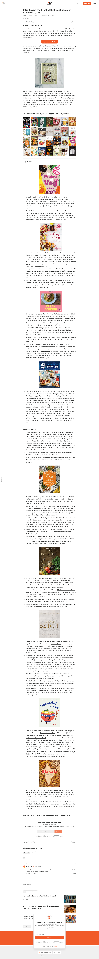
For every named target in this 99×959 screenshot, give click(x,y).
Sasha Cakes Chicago (47, 261)
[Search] (78, 3)
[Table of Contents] (2, 479)
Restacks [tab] (33, 852)
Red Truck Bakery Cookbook (48, 432)
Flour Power (46, 802)
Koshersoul (37, 520)
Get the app (57, 952)
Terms (52, 948)
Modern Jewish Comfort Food (36, 738)
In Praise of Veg (47, 199)
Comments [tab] (26, 852)
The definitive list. (27, 898)
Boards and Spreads (36, 683)
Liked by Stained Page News (33, 867)
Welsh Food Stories (48, 337)
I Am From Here (66, 580)
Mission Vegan (31, 658)
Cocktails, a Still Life (55, 529)
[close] (63, 916)
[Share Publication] (81, 3)
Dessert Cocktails (63, 506)
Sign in (94, 3)
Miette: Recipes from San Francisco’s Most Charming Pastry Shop (53, 271)
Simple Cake (48, 752)
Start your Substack (46, 952)
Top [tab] (25, 892)
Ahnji (66, 690)
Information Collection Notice (49, 942)
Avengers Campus (32, 402)
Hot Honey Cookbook (50, 457)
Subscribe (87, 3)
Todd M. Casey (31, 531)
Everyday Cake (58, 541)
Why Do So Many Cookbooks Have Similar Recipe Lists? (41, 906)
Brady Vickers (29, 866)
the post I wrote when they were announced (56, 592)
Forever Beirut (56, 644)
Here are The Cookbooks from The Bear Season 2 (39, 896)
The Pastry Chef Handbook (63, 213)
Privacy (48, 948)
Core (69, 328)
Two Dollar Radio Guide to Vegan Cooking (60, 314)
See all (26, 926)
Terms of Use (56, 941)
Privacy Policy (60, 942)
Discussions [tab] (34, 892)
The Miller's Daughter (38, 93)
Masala (28, 792)
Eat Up (34, 283)
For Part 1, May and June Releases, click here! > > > (46, 815)
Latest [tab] (28, 892)
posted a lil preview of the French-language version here (53, 692)
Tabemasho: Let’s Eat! (47, 733)
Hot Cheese (56, 536)
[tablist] (29, 852)
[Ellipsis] (75, 866)
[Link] (21, 25)
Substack (42, 956)
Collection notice (59, 948)
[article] (49, 899)
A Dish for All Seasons (33, 674)
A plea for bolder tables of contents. (32, 908)
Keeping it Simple (62, 681)
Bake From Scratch (32, 455)
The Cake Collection (49, 452)
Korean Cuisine (31, 688)
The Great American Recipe (66, 590)
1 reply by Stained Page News (35, 878)
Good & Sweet (45, 351)
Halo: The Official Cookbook (35, 599)
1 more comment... (27, 884)
